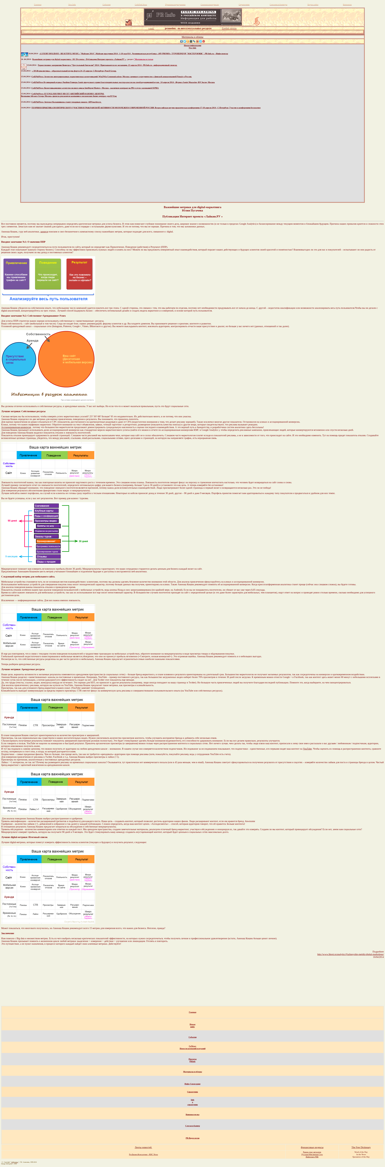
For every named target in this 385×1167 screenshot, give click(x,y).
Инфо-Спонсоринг (193, 1084)
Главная (192, 1012)
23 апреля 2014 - (107, 65)
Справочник (192, 1092)
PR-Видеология (192, 1138)
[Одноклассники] (187, 41)
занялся (44, 231)
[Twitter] (184, 41)
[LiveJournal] (194, 41)
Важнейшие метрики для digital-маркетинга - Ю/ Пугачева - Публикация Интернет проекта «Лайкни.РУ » (79, 59)
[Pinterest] (203, 41)
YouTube (307, 748)
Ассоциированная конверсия (16, 427)
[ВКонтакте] (181, 41)
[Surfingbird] (200, 41)
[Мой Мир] (191, 41)
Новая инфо (192, 1025)
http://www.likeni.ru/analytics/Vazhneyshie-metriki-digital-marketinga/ (350, 954)
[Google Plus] (197, 41)
